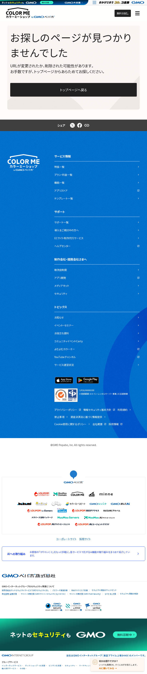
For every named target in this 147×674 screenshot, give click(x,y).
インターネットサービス (12, 665)
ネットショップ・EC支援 (35, 665)
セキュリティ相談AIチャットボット (104, 590)
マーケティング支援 (87, 665)
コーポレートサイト (66, 539)
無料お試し (123, 13)
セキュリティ (70, 665)
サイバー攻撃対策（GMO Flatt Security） (85, 593)
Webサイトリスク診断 (79, 590)
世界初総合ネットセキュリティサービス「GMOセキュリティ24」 (25, 590)
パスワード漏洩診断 (60, 590)
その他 (22, 668)
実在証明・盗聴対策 (9, 593)
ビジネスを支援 (55, 665)
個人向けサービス (9, 668)
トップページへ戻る (73, 89)
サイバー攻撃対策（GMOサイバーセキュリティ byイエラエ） (43, 593)
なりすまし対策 (110, 593)
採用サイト (85, 539)
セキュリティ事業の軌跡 (129, 593)
